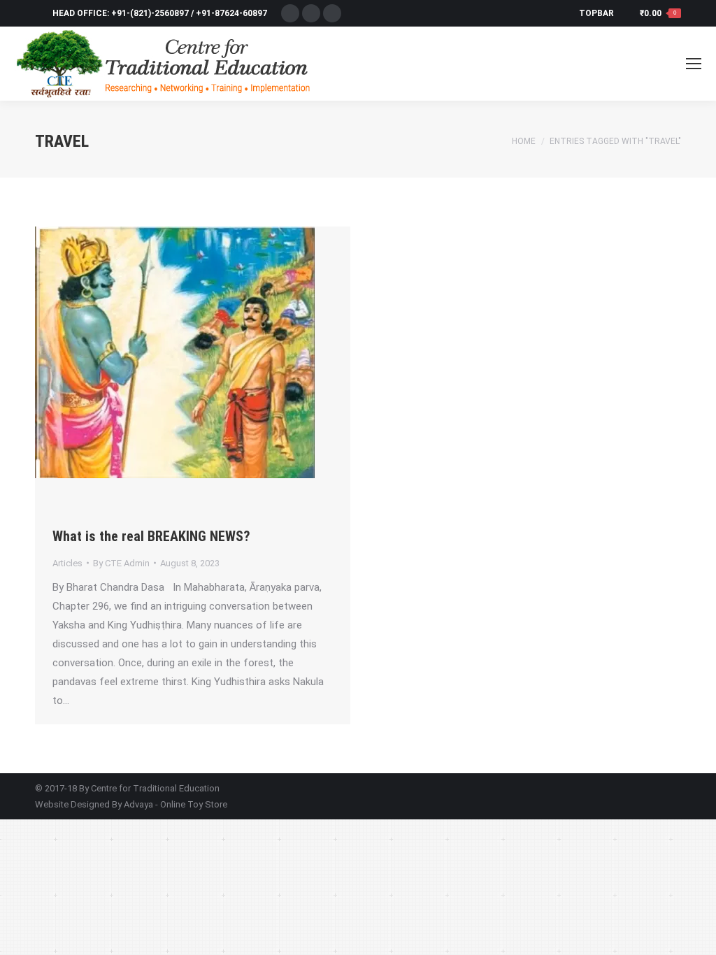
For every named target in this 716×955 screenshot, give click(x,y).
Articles (67, 563)
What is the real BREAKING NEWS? (151, 536)
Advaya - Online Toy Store (175, 804)
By (121, 563)
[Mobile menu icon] (693, 63)
